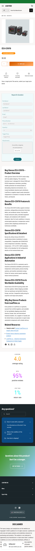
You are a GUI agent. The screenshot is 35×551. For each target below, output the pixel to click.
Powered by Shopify (21, 517)
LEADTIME (15, 517)
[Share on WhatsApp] (12, 344)
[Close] (23, 543)
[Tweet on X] (9, 344)
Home (4, 15)
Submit (17, 159)
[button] (3, 6)
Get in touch (16, 466)
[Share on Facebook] (6, 344)
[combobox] (21, 10)
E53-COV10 (9, 15)
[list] (17, 376)
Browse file (17, 150)
